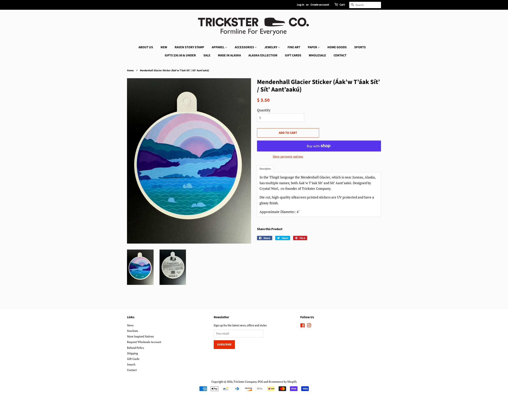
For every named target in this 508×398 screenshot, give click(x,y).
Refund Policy (135, 348)
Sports (360, 47)
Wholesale (317, 55)
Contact (340, 55)
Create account (320, 5)
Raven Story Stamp (189, 47)
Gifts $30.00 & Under (180, 55)
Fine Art (294, 47)
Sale (206, 55)
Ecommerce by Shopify (283, 382)
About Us (146, 47)
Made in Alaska (229, 55)
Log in (300, 5)
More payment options (288, 156)
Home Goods (337, 47)
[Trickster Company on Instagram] (309, 326)
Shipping (132, 353)
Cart (342, 5)
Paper (313, 47)
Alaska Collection (262, 55)
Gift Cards (293, 55)
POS (260, 382)
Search (131, 364)
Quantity (263, 110)
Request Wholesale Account (144, 342)
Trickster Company (245, 382)
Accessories (245, 47)
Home (130, 70)
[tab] (265, 168)
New (164, 47)
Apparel (218, 47)
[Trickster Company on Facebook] (302, 326)
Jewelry (271, 47)
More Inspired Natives (140, 336)
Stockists (132, 331)
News (130, 325)
